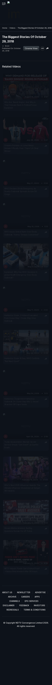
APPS (37, 597)
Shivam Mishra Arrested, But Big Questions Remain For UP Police (18, 529)
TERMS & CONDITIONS (34, 610)
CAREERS (25, 597)
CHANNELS (14, 601)
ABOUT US (7, 592)
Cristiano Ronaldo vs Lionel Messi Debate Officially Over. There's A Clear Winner (21, 148)
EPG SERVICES (31, 601)
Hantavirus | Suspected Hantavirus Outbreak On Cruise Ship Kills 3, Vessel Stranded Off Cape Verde (21, 402)
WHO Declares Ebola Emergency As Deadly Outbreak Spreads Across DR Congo (20, 191)
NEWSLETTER (23, 592)
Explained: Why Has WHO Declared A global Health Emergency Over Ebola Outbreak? (20, 275)
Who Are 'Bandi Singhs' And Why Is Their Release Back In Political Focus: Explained (20, 105)
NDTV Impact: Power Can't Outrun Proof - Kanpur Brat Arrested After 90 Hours (22, 569)
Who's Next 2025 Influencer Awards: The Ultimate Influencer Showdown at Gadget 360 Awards (22, 488)
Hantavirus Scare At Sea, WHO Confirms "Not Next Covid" (21, 359)
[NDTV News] (13, 12)
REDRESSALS (13, 610)
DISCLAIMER (8, 605)
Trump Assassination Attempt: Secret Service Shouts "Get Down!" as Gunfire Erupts (21, 445)
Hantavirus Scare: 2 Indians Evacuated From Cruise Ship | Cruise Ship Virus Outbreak (21, 318)
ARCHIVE (12, 597)
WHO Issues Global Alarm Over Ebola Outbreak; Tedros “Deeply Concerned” (21, 233)
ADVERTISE (40, 592)
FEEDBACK (24, 605)
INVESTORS (39, 605)
